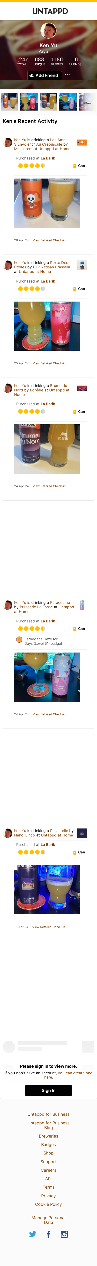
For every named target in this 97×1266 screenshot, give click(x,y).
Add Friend (47, 75)
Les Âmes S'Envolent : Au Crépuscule (40, 142)
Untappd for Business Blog (48, 1125)
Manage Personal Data (48, 1220)
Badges (48, 1144)
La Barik (48, 158)
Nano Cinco (24, 835)
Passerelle (59, 830)
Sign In (49, 1090)
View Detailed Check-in (49, 240)
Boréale (36, 390)
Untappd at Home (54, 148)
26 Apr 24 (21, 240)
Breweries (48, 1136)
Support (48, 1161)
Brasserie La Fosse (36, 607)
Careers (48, 1170)
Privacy (48, 1195)
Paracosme (60, 602)
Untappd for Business (48, 1114)
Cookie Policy (48, 1204)
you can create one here (68, 1075)
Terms (49, 1187)
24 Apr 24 (21, 486)
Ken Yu (20, 139)
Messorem (24, 148)
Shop (49, 1153)
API (48, 1178)
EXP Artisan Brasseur (51, 267)
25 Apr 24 (21, 363)
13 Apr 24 (21, 927)
